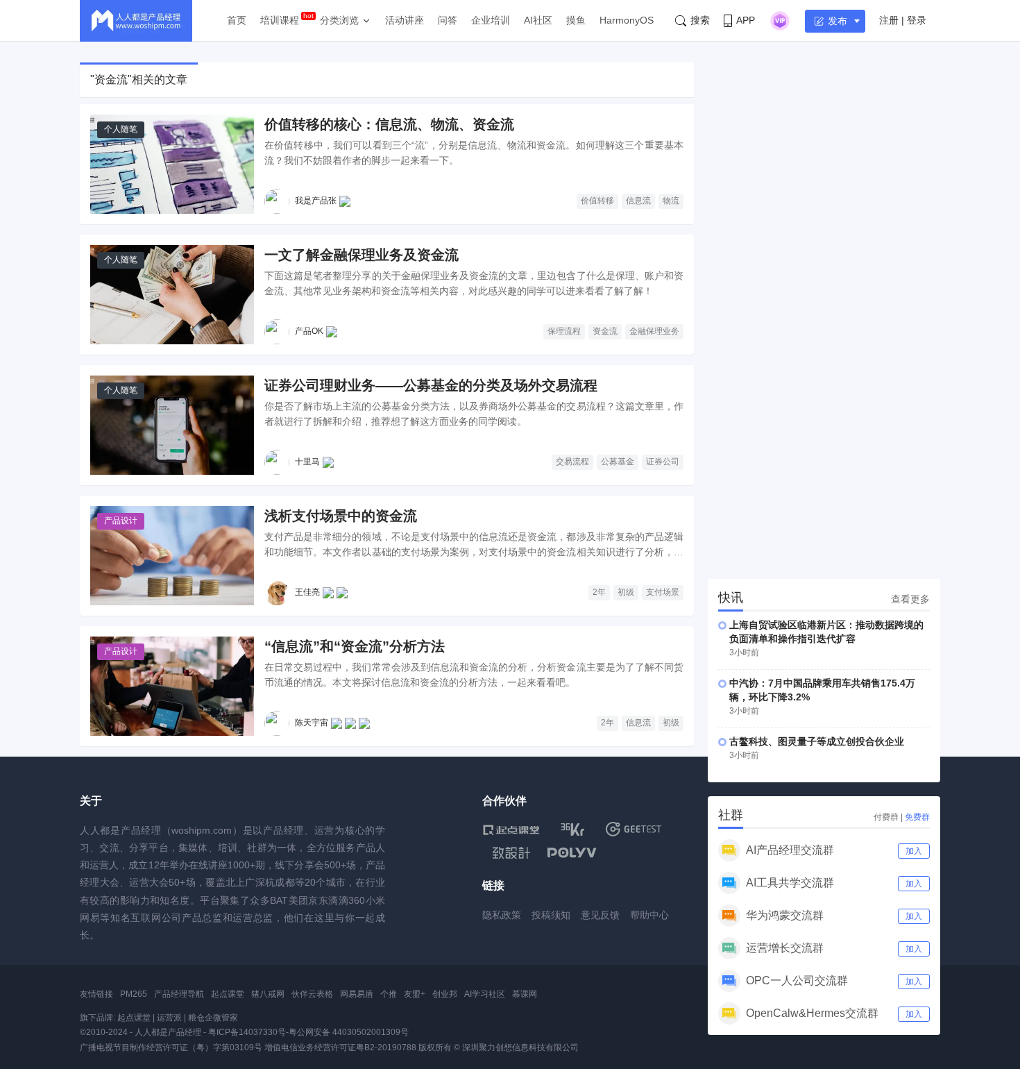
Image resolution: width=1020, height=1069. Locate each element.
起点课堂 (227, 994)
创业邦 (444, 994)
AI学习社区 (484, 994)
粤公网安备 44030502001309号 (349, 1032)
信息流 (638, 200)
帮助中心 (649, 914)
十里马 (307, 461)
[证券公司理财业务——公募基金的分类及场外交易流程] (172, 425)
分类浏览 (339, 20)
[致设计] (511, 853)
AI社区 (538, 20)
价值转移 (597, 200)
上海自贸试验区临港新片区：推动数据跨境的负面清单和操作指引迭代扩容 (826, 631)
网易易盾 (356, 994)
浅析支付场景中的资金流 (340, 515)
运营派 (169, 1017)
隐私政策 (501, 914)
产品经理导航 (179, 994)
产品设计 (120, 520)
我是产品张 (316, 200)
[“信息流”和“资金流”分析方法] (172, 686)
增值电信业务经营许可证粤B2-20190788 (340, 1047)
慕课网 (524, 994)
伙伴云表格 (312, 994)
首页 (236, 20)
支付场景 (662, 592)
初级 (626, 592)
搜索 (700, 20)
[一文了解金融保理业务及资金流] (172, 294)
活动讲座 (404, 20)
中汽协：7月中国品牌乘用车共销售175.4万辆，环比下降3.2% (822, 689)
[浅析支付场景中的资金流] (172, 555)
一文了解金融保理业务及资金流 (361, 254)
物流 (671, 200)
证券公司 (662, 461)
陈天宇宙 (311, 722)
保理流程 (564, 331)
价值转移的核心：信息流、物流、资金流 (389, 124)
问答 (447, 20)
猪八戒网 (267, 994)
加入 (914, 851)
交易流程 (572, 461)
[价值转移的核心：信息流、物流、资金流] (172, 164)
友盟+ (414, 994)
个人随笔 (120, 129)
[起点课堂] (511, 829)
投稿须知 (551, 914)
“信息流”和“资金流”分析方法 (354, 646)
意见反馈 (600, 914)
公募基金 (617, 461)
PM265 (133, 994)
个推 (388, 994)
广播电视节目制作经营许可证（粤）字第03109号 (171, 1047)
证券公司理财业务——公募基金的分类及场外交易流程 (430, 385)
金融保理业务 (654, 331)
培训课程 (279, 20)
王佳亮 (307, 592)
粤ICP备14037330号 (247, 1032)
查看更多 (910, 599)
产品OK (309, 331)
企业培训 (490, 20)
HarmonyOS (627, 20)
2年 (599, 592)
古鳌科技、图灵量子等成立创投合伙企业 (816, 741)
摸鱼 (576, 20)
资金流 (605, 331)
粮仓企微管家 (213, 1017)
